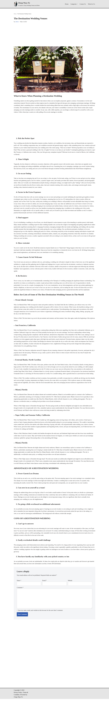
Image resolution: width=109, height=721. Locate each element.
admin (17, 21)
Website (70, 580)
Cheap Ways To (18, 697)
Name (19, 580)
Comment (20, 587)
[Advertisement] (54, 34)
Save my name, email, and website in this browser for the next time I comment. (40, 610)
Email (44, 580)
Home (66, 4)
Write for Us (91, 4)
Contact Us (83, 4)
